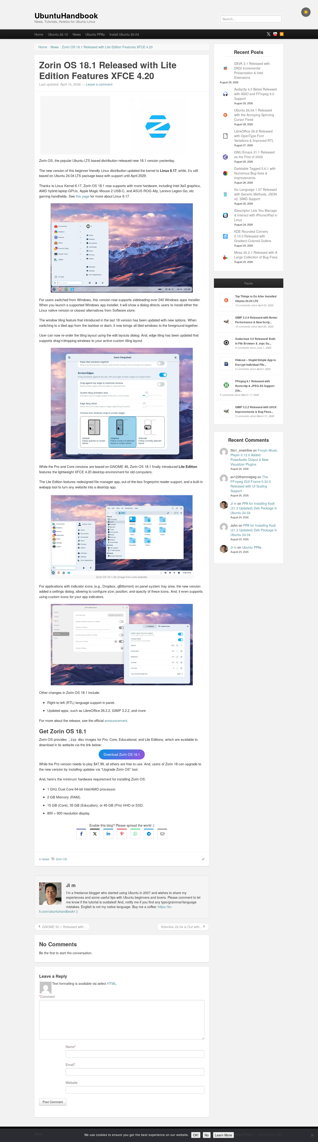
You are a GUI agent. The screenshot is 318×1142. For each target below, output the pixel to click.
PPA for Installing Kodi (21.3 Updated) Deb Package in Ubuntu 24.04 (253, 508)
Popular (248, 283)
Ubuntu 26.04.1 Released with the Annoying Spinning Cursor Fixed (254, 115)
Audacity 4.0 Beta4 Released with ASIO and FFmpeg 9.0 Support (255, 94)
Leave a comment (99, 84)
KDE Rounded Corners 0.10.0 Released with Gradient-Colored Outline (252, 236)
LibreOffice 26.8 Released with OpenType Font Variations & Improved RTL (254, 136)
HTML (111, 983)
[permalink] (201, 858)
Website (72, 1082)
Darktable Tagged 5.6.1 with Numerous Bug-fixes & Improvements (255, 173)
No (207, 1135)
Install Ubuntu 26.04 (124, 34)
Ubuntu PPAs (95, 34)
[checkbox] (306, 12)
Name (70, 1046)
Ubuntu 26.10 (58, 34)
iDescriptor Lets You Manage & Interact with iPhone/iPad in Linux (255, 215)
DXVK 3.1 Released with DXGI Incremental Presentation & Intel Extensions (252, 70)
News (77, 34)
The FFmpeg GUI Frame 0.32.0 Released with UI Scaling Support (250, 483)
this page (82, 196)
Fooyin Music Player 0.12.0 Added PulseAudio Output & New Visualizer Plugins (253, 457)
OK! (196, 1135)
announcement (116, 720)
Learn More (223, 1135)
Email (70, 1064)
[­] (159, 2)
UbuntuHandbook (66, 15)
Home (38, 34)
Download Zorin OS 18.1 (122, 754)
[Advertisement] (75, 125)
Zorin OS (61, 859)
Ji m (233, 503)
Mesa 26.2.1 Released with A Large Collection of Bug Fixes (255, 254)
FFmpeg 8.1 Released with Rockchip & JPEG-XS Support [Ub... (254, 386)
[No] (312, 1135)
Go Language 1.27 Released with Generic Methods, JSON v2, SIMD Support (255, 194)
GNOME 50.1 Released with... (63, 926)
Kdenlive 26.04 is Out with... (181, 926)
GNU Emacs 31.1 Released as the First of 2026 (254, 154)
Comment (47, 996)
